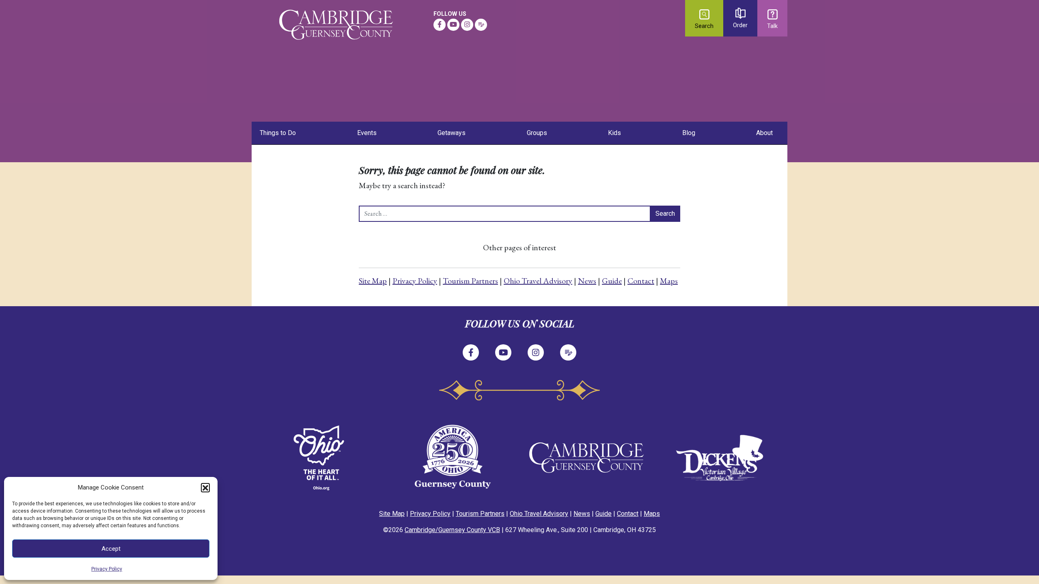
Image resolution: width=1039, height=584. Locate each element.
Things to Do (278, 133)
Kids (614, 133)
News (587, 280)
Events (367, 133)
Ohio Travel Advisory (538, 280)
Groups (537, 133)
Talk (772, 26)
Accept (111, 548)
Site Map (373, 280)
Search (704, 26)
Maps (669, 280)
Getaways (452, 133)
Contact (640, 280)
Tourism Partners (470, 280)
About (764, 133)
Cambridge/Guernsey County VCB (452, 530)
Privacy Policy (106, 569)
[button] (205, 487)
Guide (612, 280)
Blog (688, 133)
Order (740, 25)
